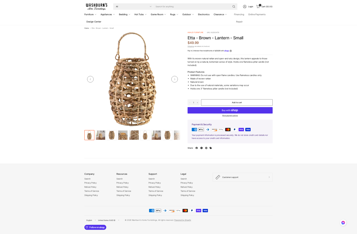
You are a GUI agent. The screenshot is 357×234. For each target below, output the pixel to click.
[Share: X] (201, 148)
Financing (239, 14)
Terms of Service (91, 191)
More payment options (230, 115)
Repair (239, 21)
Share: (190, 148)
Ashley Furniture (195, 32)
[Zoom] (175, 36)
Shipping (191, 46)
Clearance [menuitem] (219, 14)
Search (87, 179)
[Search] (233, 6)
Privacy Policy (90, 183)
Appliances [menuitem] (106, 14)
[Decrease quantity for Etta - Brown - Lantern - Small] (190, 102)
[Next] (174, 79)
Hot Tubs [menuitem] (139, 14)
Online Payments (257, 14)
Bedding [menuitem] (123, 14)
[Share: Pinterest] (206, 148)
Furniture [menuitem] (89, 14)
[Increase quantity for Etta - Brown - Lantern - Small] (197, 102)
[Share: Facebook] (196, 148)
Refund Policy (90, 187)
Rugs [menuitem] (172, 14)
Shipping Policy (91, 195)
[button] (343, 223)
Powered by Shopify (182, 220)
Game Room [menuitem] (157, 14)
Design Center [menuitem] (93, 21)
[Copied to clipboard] (210, 148)
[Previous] (90, 79)
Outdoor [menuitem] (186, 14)
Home (86, 28)
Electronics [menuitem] (203, 14)
